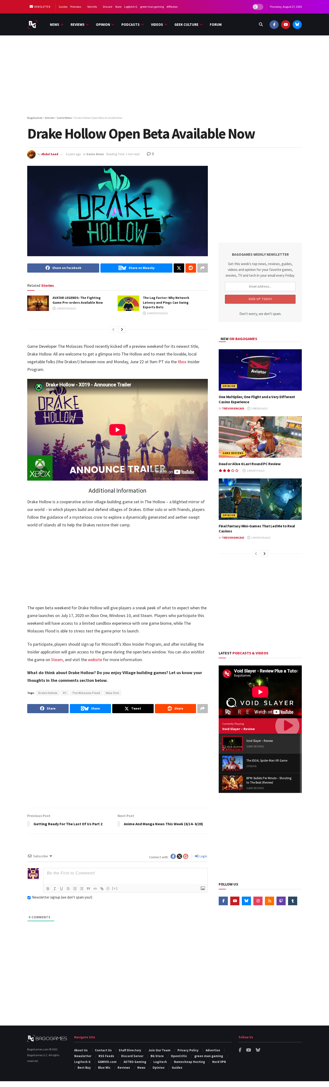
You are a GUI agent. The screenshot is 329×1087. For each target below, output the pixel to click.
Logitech (160, 1062)
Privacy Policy (188, 1050)
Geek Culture (186, 24)
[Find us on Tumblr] (292, 901)
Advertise (213, 1050)
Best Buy (84, 1068)
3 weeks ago (259, 408)
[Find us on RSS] (269, 901)
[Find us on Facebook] (274, 24)
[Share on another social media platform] (202, 268)
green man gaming (152, 6)
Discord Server (132, 1056)
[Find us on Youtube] (285, 24)
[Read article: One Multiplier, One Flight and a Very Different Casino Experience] (260, 370)
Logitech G (130, 6)
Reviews (78, 24)
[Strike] (68, 889)
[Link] (102, 889)
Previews (75, 6)
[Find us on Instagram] (258, 901)
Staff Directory (130, 1050)
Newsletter (42, 6)
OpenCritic (179, 1056)
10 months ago (157, 313)
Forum (216, 24)
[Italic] (54, 889)
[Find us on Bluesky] (297, 24)
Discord (107, 6)
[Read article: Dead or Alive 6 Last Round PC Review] (260, 437)
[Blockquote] (88, 889)
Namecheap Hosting (189, 1062)
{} (108, 888)
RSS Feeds (106, 1056)
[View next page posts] (121, 329)
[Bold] (48, 889)
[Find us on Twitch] (281, 901)
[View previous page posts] (113, 329)
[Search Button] (261, 24)
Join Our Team (159, 1050)
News (54, 24)
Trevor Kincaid (233, 408)
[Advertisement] (164, 76)
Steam (56, 659)
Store (118, 6)
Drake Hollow (48, 693)
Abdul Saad (49, 154)
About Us (81, 1050)
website (95, 659)
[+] (115, 888)
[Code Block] (95, 889)
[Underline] (61, 889)
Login (203, 856)
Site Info (92, 6)
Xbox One (112, 693)
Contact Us (103, 1050)
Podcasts (130, 24)
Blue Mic (104, 1068)
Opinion (103, 24)
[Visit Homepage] (32, 24)
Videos (157, 24)
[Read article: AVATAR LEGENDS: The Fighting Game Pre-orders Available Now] (38, 303)
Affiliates (172, 6)
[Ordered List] (75, 889)
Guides (63, 6)
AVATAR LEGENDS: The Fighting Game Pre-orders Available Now (78, 300)
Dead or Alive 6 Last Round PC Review (249, 463)
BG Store (157, 1056)
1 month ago (255, 470)
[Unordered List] (81, 889)
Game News (95, 154)
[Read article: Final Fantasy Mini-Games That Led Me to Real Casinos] (260, 499)
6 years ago (73, 154)
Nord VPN (219, 1062)
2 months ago (66, 308)
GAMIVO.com (107, 1062)
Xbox (181, 361)
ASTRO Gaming (135, 1062)
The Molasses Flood (86, 693)
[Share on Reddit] (190, 268)
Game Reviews (233, 453)
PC (65, 693)
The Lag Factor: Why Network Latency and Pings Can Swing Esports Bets (166, 302)
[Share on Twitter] (179, 268)
